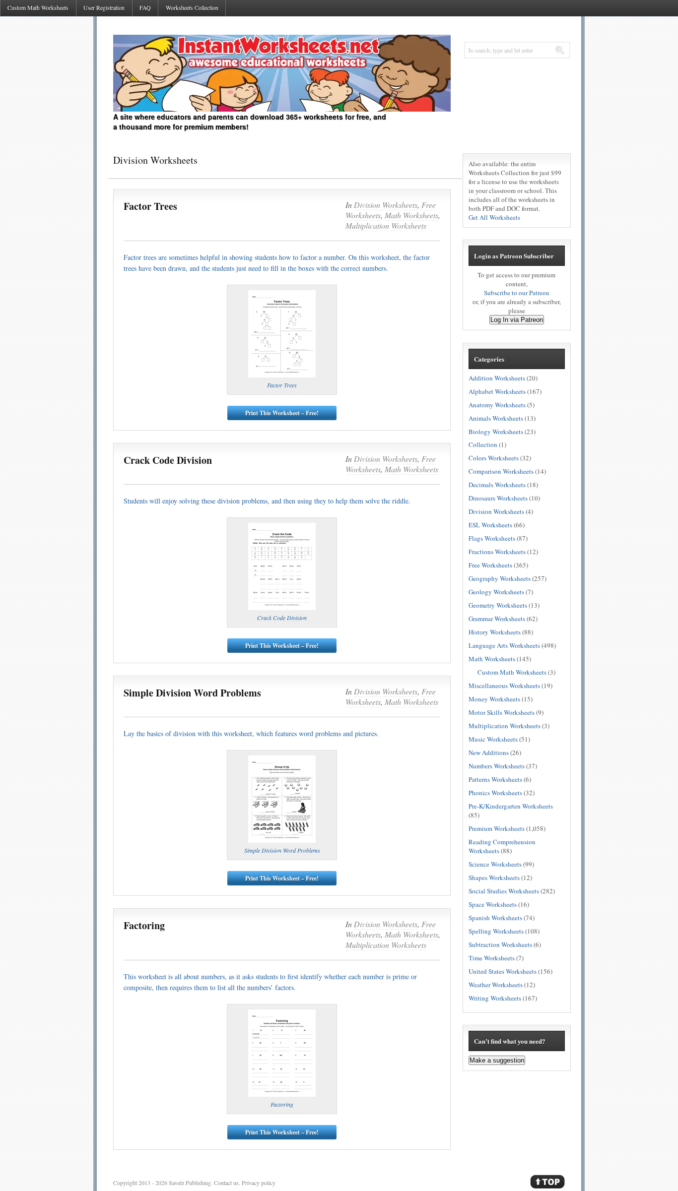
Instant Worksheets (282, 73)
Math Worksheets (411, 215)
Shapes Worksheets (494, 877)
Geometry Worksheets (498, 605)
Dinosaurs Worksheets (498, 498)
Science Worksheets (495, 864)
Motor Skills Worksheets (502, 712)
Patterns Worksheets (495, 779)
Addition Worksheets (497, 378)
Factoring (144, 926)
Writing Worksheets (495, 998)
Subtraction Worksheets (500, 944)
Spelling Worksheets (496, 931)
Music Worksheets (493, 739)
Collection (483, 444)
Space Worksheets (493, 904)
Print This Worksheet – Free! (282, 413)
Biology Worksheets (496, 431)
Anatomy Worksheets (497, 404)
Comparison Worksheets (501, 471)
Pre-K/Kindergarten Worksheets (511, 806)
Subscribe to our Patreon (516, 292)
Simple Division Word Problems (192, 693)
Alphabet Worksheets (497, 391)
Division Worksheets (385, 204)
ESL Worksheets (490, 524)
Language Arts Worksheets (504, 645)
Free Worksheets (490, 565)
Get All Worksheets (494, 217)
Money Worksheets (494, 698)
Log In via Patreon (516, 319)
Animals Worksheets (496, 418)
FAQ (145, 7)
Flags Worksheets (492, 538)
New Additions (489, 752)
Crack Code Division (168, 460)
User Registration (104, 7)
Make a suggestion (497, 1060)
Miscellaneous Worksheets (504, 685)
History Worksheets (495, 631)
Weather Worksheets (496, 984)
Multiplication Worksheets (385, 225)
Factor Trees (150, 206)
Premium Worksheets (497, 828)
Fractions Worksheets (497, 551)
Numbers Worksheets (497, 765)
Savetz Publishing (190, 1183)
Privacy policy (258, 1183)
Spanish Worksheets (495, 917)
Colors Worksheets (494, 457)
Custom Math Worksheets (37, 7)
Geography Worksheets (500, 578)
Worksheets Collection (192, 7)
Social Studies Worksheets (504, 890)
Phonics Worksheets (495, 792)
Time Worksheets (492, 957)
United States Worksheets (503, 971)
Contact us (226, 1183)
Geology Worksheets (496, 591)
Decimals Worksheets (497, 484)
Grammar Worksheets (497, 618)
